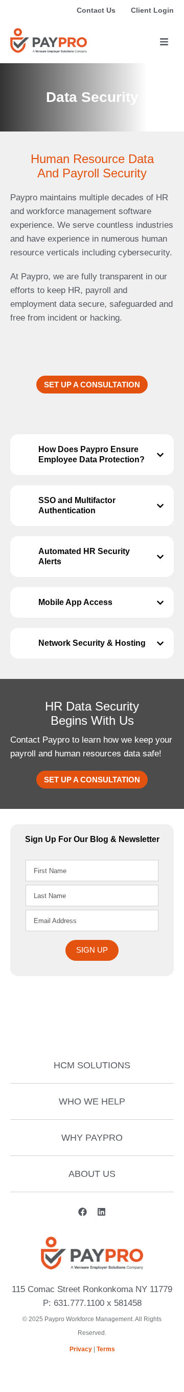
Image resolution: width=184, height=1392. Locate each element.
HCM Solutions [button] (92, 1065)
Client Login (152, 10)
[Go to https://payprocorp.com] (48, 40)
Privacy (81, 1349)
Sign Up (92, 949)
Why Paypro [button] (92, 1138)
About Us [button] (92, 1174)
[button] (164, 42)
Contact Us (96, 10)
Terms (106, 1349)
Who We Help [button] (92, 1101)
